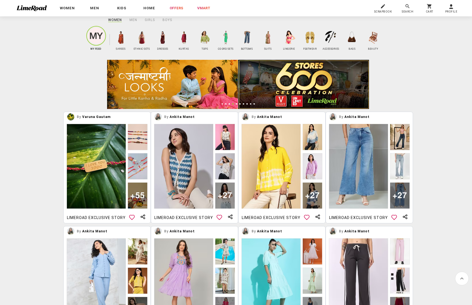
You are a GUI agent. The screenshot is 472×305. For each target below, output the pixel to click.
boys (167, 20)
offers (176, 8)
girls (150, 20)
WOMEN (115, 20)
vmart (203, 8)
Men (133, 20)
